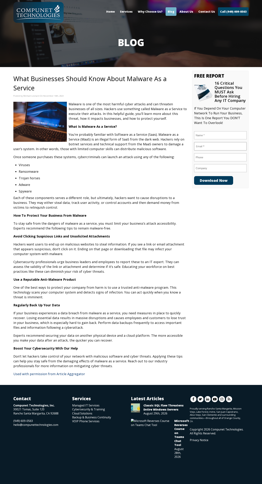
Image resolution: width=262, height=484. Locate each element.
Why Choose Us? (150, 12)
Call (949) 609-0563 (233, 12)
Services (126, 12)
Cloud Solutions (82, 413)
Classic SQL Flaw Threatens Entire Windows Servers (163, 407)
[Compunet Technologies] (38, 12)
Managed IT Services (85, 405)
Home (110, 12)
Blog (171, 12)
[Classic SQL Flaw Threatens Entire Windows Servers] (135, 407)
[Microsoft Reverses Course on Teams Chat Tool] (151, 423)
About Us (186, 12)
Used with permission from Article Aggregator (49, 374)
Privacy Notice (199, 440)
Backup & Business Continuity (91, 417)
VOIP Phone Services (85, 421)
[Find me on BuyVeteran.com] (198, 458)
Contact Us (206, 12)
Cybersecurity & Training (88, 409)
